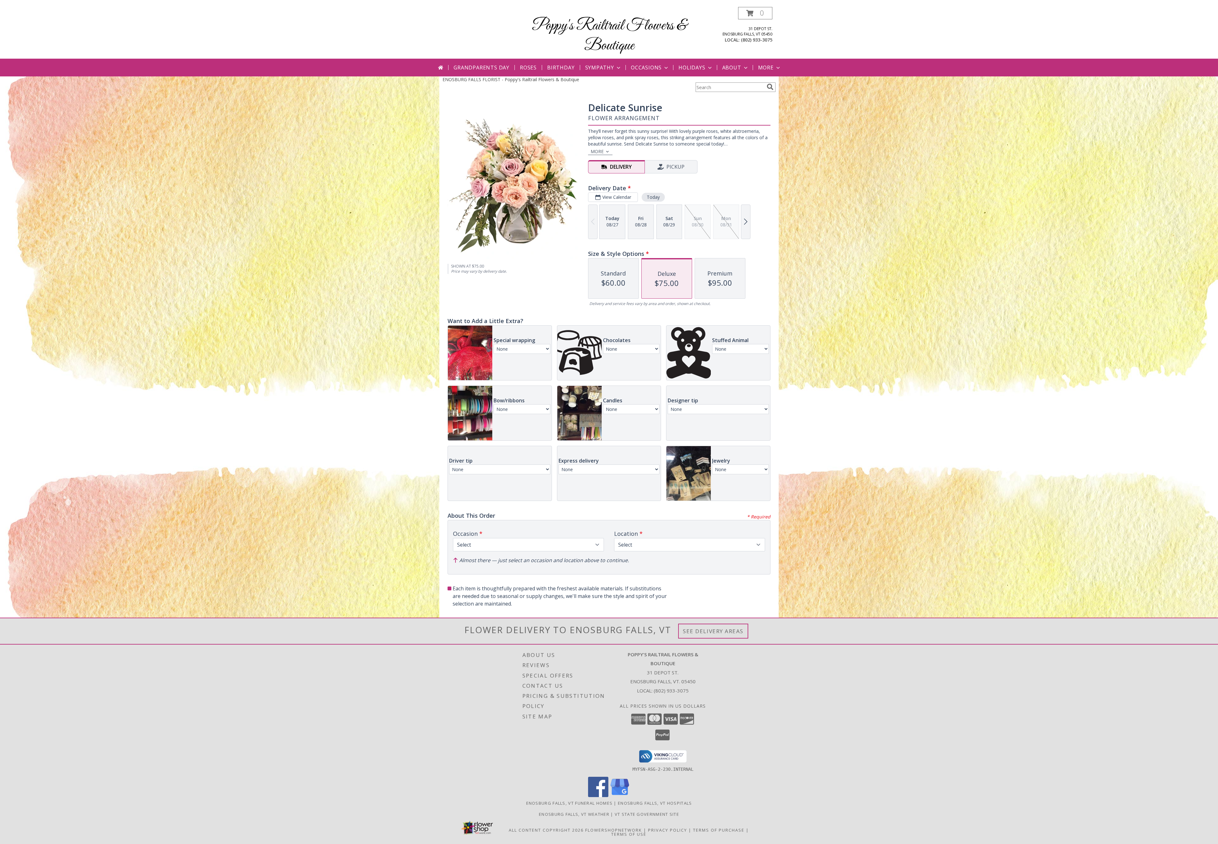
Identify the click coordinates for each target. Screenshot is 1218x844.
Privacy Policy (667, 830)
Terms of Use (628, 834)
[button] (755, 13)
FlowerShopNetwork (613, 830)
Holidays (691, 67)
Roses (528, 67)
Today (653, 197)
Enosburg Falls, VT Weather (574, 814)
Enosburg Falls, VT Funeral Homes (569, 803)
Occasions (646, 67)
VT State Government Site (647, 814)
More (766, 67)
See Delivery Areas (713, 631)
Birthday (560, 67)
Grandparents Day (481, 67)
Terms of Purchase (718, 830)
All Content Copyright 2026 (546, 830)
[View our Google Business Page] (620, 795)
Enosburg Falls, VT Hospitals (655, 803)
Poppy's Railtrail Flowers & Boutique (609, 36)
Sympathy (599, 67)
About (731, 67)
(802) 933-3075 (756, 40)
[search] (770, 86)
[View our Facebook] (598, 795)
